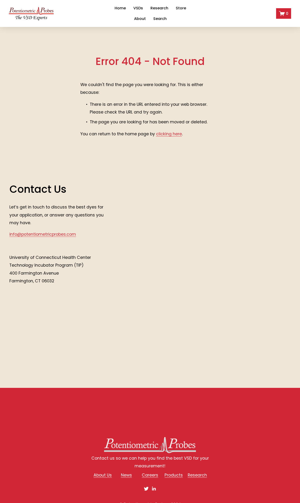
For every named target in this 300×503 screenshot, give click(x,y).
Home (120, 8)
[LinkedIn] (153, 488)
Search (160, 18)
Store (181, 8)
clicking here (169, 134)
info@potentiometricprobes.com (42, 234)
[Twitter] (146, 488)
